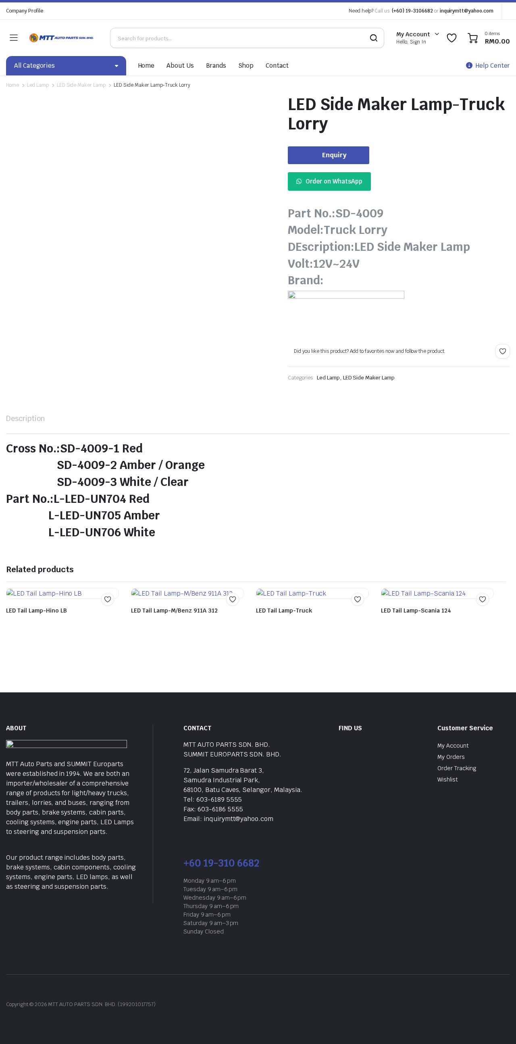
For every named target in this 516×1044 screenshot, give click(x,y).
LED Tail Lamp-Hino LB (36, 610)
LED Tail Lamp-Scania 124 (416, 610)
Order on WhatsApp (334, 181)
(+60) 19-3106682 (412, 11)
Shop (246, 65)
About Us (180, 65)
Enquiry (334, 155)
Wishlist (447, 779)
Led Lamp (38, 85)
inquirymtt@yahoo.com (466, 11)
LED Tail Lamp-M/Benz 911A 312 (174, 610)
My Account (453, 745)
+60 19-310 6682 (221, 863)
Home (146, 65)
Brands (216, 65)
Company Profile (24, 11)
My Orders (451, 757)
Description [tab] (25, 418)
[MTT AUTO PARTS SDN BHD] (61, 37)
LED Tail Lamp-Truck (284, 610)
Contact (277, 65)
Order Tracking (456, 768)
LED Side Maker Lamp (81, 85)
